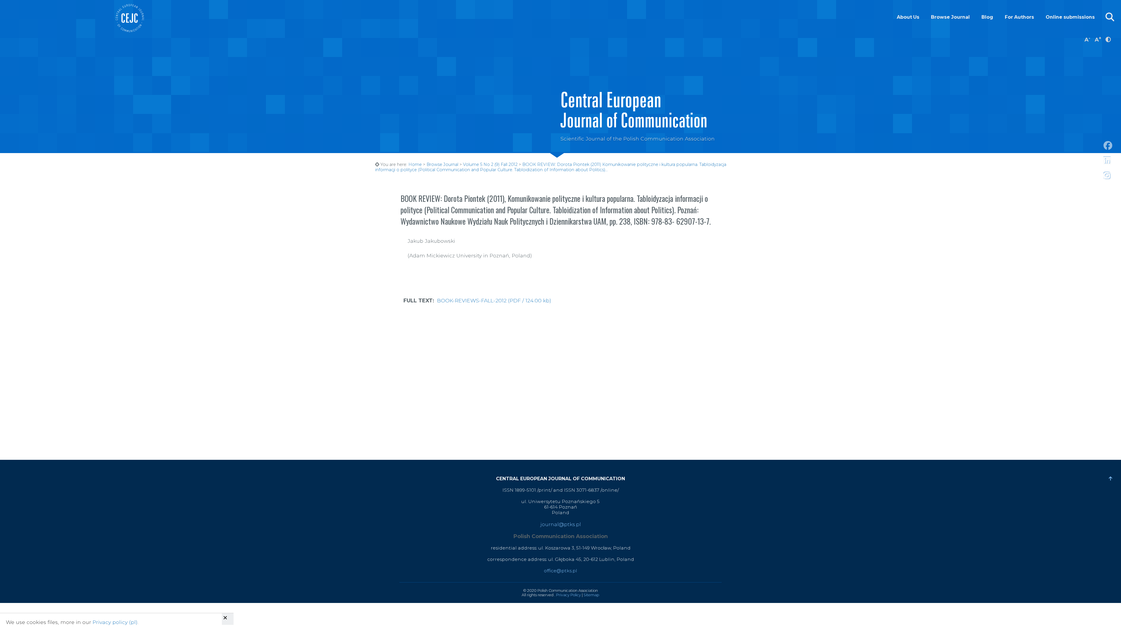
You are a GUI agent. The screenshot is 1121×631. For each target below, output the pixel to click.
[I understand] (228, 619)
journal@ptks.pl (560, 524)
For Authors (1019, 17)
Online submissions (1070, 17)
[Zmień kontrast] (1108, 39)
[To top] (1110, 478)
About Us (908, 17)
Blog (987, 17)
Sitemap (591, 595)
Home (415, 164)
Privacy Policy (568, 595)
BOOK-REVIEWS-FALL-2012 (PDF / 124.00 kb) (494, 300)
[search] (1110, 17)
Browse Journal (950, 17)
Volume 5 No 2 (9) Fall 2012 (490, 164)
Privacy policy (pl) (115, 622)
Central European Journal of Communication (130, 18)
